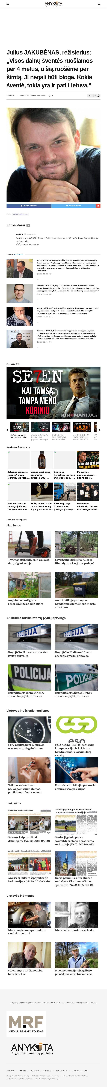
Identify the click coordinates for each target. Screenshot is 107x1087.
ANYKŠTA (10, 96)
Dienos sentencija (38, 96)
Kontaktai (10, 1070)
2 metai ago (31, 234)
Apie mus (35, 1070)
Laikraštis (14, 803)
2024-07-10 (24, 96)
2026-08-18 (42, 342)
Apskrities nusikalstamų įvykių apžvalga (36, 618)
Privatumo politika (79, 1070)
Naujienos (14, 525)
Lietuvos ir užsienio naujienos (28, 710)
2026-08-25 (43, 294)
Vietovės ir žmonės (20, 895)
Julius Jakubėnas (20, 214)
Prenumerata (61, 1070)
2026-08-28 (43, 274)
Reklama (22, 1070)
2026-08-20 (43, 317)
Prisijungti (47, 1070)
